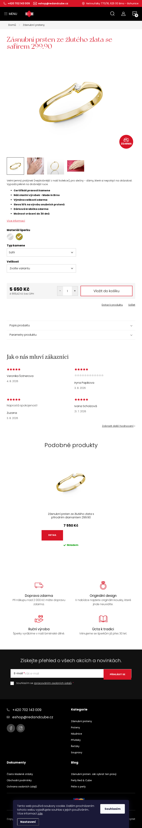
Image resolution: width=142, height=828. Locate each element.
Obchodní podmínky (19, 780)
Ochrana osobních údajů (22, 786)
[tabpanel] (71, 506)
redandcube (20, 728)
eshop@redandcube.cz (32, 717)
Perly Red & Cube (81, 780)
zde (40, 814)
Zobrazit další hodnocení (118, 426)
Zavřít (26, 303)
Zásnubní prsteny (81, 721)
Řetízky (75, 746)
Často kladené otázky (20, 774)
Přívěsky (76, 740)
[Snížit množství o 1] (60, 291)
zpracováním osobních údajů (53, 683)
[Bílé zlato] (10, 237)
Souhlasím (113, 809)
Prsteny (75, 727)
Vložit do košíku (106, 291)
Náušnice (76, 733)
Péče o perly (78, 786)
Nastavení (28, 822)
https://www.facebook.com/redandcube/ (11, 728)
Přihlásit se (117, 674)
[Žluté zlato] (19, 237)
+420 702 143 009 (26, 709)
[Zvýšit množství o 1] (75, 291)
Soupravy (76, 752)
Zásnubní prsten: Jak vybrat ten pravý (94, 774)
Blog (74, 762)
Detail (52, 535)
